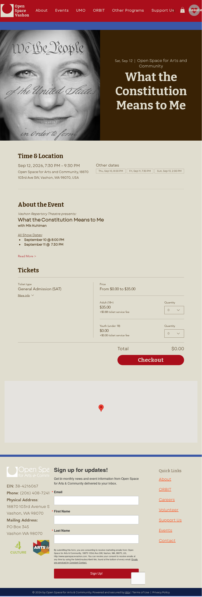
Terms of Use (140, 592)
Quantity (169, 302)
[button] (81, 10)
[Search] (173, 10)
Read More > (27, 256)
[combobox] (174, 310)
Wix (127, 592)
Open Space (20, 8)
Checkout (151, 360)
